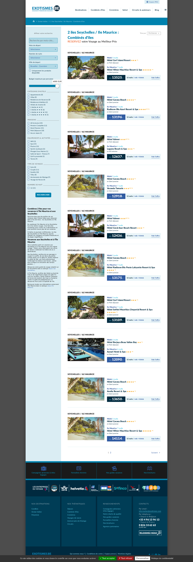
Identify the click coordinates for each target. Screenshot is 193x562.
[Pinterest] (156, 554)
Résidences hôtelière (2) (39, 102)
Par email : (143, 509)
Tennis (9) (33, 159)
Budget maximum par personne (41, 79)
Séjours (70, 509)
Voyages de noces (74, 518)
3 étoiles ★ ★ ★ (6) (37, 110)
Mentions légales (124, 554)
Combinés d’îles (98, 10)
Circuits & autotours (141, 10)
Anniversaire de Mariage (76, 521)
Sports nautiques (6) (37, 149)
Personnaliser (142, 558)
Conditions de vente (95, 554)
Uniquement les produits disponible (41, 72)
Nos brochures (149, 473)
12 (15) (33, 188)
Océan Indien (43, 21)
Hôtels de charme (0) (37, 105)
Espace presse (110, 554)
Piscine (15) (34, 146)
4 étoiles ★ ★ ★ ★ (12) (39, 112)
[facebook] (149, 554)
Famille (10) (34, 172)
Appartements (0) (36, 95)
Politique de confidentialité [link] (162, 558)
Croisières (114, 10)
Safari (125, 10)
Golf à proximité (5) (37, 156)
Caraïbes (35, 509)
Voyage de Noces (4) (37, 180)
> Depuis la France (147, 522)
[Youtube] (152, 554)
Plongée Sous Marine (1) (39, 151)
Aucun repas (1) (36, 133)
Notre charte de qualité (112, 514)
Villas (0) (33, 97)
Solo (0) (33, 167)
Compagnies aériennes (112, 510)
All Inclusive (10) (36, 123)
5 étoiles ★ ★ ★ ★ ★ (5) (39, 115)
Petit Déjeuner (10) (37, 130)
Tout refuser (126, 558)
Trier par (143, 33)
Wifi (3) (33, 141)
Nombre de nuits (35, 54)
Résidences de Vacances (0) (40, 100)
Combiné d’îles (73, 512)
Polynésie (35, 515)
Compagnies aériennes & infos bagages (43, 474)
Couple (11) (34, 170)
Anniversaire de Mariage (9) (40, 177)
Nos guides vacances (114, 473)
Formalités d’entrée (78, 473)
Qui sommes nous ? (77, 554)
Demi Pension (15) (37, 128)
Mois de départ (35, 45)
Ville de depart (34, 62)
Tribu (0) (33, 175)
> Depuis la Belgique (147, 517)
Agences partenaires (111, 526)
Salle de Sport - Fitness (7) (39, 154)
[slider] (57, 86)
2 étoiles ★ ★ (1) (36, 107)
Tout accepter (108, 558)
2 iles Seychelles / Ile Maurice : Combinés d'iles (67, 21)
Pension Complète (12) (38, 125)
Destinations (81, 10)
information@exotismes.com (150, 511)
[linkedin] (159, 554)
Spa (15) (33, 144)
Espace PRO (153, 2)
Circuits (70, 524)
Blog (157, 10)
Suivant (154, 453)
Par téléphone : (145, 514)
